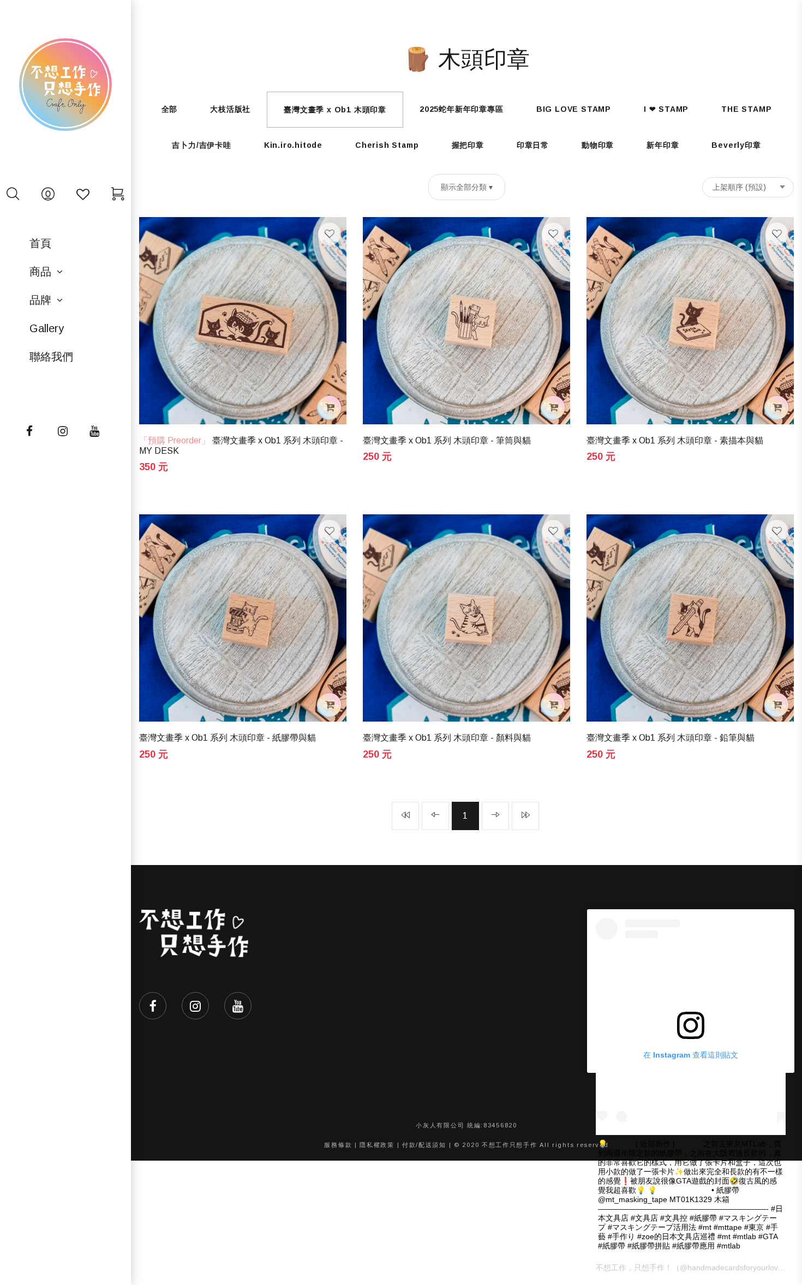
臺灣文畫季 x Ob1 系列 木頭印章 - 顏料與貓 (447, 737)
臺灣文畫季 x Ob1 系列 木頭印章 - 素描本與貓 (674, 440)
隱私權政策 (377, 1145)
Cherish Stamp (386, 145)
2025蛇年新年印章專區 (462, 109)
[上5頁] (405, 816)
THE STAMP (746, 109)
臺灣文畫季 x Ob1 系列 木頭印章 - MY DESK (241, 445)
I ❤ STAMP (666, 109)
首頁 (40, 243)
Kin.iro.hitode (293, 145)
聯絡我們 (51, 357)
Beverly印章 (736, 145)
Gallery (46, 328)
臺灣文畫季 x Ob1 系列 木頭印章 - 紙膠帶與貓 (227, 737)
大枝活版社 (230, 109)
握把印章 (468, 145)
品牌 (40, 300)
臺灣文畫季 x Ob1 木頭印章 (335, 109)
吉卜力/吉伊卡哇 (201, 145)
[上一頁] (435, 816)
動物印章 (598, 145)
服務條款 (338, 1145)
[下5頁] (525, 816)
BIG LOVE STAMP (573, 109)
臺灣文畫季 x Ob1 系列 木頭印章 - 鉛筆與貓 (670, 737)
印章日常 (533, 145)
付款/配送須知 (424, 1145)
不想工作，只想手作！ (634, 1267)
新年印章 (663, 145)
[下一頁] (495, 816)
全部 (169, 109)
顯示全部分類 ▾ (467, 187)
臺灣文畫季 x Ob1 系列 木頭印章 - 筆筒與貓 (447, 440)
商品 (40, 272)
